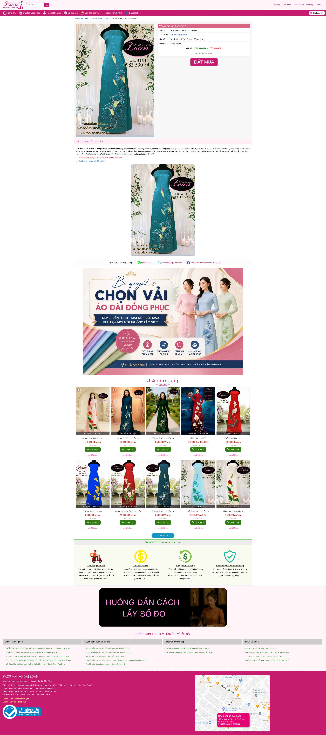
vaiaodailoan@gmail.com (171, 263)
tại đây (187, 578)
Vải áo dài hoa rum (233, 438)
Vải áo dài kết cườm (179, 35)
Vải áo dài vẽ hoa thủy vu (92, 438)
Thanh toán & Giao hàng (303, 5)
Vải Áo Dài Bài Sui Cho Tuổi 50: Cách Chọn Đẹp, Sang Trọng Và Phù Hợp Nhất (38, 648)
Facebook (133, 13)
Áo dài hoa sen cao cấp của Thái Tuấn (260, 648)
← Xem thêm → (163, 535)
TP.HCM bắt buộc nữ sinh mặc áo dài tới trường (264, 656)
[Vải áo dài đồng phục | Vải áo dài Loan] (163, 374)
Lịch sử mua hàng (114, 13)
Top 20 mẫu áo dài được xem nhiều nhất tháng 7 (105, 664)
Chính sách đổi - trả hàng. (14, 701)
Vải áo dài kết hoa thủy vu (128, 438)
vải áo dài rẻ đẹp (26, 681)
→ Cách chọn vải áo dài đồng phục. (91, 161)
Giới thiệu (287, 5)
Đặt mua (94, 449)
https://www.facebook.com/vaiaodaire (206, 263)
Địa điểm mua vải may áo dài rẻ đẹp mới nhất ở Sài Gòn (188, 648)
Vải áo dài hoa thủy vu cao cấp (128, 511)
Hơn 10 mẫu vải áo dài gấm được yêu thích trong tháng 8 (109, 652)
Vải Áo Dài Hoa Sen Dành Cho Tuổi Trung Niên (105, 656)
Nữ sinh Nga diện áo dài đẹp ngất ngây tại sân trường (267, 652)
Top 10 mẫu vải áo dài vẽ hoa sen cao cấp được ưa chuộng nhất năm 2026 (116, 660)
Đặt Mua (204, 62)
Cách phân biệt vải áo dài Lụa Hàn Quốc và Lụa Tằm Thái (189, 652)
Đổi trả (318, 5)
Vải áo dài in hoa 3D (198, 438)
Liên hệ (277, 5)
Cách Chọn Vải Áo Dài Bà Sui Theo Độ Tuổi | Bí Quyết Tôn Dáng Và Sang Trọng (38, 660)
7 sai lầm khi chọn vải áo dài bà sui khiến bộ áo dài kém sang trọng (33, 652)
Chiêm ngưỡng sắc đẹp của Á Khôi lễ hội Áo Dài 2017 (267, 660)
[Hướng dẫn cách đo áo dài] (163, 626)
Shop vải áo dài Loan (20, 676)
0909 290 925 (147, 263)
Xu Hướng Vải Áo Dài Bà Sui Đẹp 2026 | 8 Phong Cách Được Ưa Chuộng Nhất (37, 656)
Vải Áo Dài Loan (218, 149)
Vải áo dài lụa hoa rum (92, 511)
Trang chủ (11, 13)
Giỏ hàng (318, 13)
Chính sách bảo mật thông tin (16, 698)
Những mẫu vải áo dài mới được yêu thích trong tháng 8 (108, 648)
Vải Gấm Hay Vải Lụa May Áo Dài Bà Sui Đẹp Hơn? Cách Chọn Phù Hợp (35, 664)
